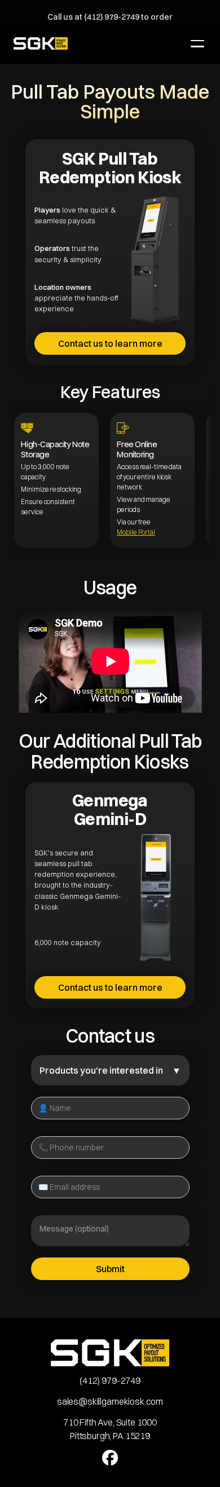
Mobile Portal (136, 532)
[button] (197, 43)
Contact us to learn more (110, 343)
